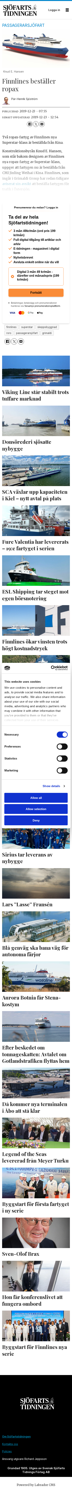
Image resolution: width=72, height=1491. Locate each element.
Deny (36, 820)
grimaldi (47, 333)
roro (8, 333)
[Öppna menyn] (67, 10)
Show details (51, 786)
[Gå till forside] (24, 10)
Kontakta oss (10, 1444)
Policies (7, 1451)
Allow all (36, 797)
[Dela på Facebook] (29, 124)
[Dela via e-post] (42, 124)
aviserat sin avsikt (16, 184)
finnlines (11, 327)
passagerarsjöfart (27, 333)
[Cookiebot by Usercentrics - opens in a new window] (51, 668)
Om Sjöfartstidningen (16, 1436)
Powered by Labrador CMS (36, 1485)
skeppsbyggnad (47, 327)
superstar (27, 327)
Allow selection (36, 809)
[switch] (62, 746)
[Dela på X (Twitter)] (36, 124)
